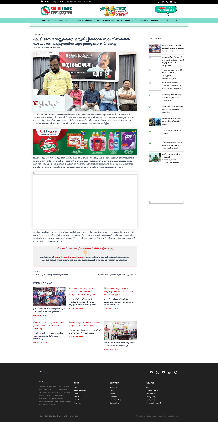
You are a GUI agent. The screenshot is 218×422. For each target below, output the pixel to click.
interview (155, 20)
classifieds (144, 20)
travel (98, 20)
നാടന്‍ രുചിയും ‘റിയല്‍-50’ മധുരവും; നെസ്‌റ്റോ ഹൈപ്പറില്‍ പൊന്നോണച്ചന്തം (119, 302)
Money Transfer (131, 20)
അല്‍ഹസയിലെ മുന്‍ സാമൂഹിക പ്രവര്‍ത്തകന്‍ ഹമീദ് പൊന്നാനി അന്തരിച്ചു (48, 336)
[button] (50, 20)
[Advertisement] (166, 183)
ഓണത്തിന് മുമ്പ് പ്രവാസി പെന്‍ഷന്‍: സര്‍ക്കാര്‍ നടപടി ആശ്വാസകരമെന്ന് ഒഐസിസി (83, 302)
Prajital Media (73, 416)
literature (89, 20)
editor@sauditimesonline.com (70, 257)
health (80, 20)
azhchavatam (108, 20)
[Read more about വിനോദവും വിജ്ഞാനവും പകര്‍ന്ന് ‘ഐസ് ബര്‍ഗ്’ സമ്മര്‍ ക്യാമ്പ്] (85, 324)
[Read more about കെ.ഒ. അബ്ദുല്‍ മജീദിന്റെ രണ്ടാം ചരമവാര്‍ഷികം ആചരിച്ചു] (120, 330)
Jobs (73, 20)
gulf (50, 20)
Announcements (61, 20)
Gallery (119, 20)
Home (43, 20)
